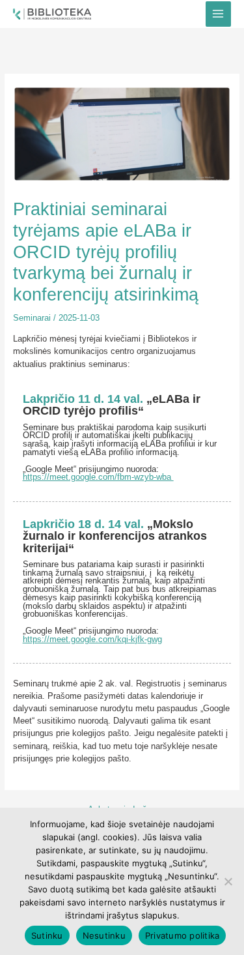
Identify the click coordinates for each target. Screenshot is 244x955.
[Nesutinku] (227, 881)
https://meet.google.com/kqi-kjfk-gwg (92, 639)
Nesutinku (104, 935)
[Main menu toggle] (218, 14)
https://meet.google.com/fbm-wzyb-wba (98, 477)
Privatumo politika (182, 935)
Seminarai (32, 318)
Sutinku (47, 935)
